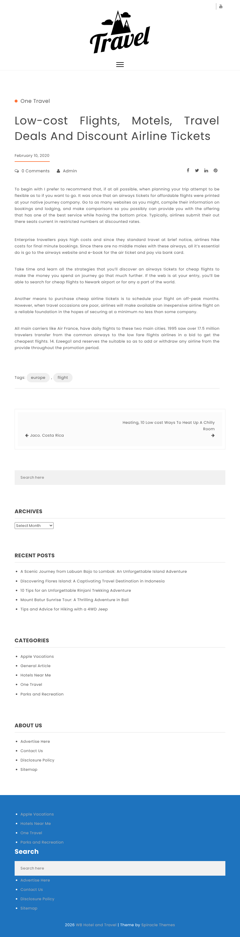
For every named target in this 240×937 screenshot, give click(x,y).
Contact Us (31, 751)
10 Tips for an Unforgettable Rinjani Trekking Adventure (75, 590)
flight (63, 377)
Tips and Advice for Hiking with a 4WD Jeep (64, 609)
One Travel (35, 101)
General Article (35, 666)
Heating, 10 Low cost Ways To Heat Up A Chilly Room (169, 426)
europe (38, 377)
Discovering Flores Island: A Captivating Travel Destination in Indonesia (92, 581)
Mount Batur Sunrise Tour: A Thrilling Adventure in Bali (74, 600)
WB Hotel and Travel (96, 925)
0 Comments (36, 171)
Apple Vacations (37, 656)
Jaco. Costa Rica (47, 435)
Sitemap (28, 769)
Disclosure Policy (37, 760)
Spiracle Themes (158, 925)
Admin (70, 171)
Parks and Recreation (42, 694)
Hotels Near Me (35, 675)
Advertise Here (35, 741)
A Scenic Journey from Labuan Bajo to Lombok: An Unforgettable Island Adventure (103, 571)
